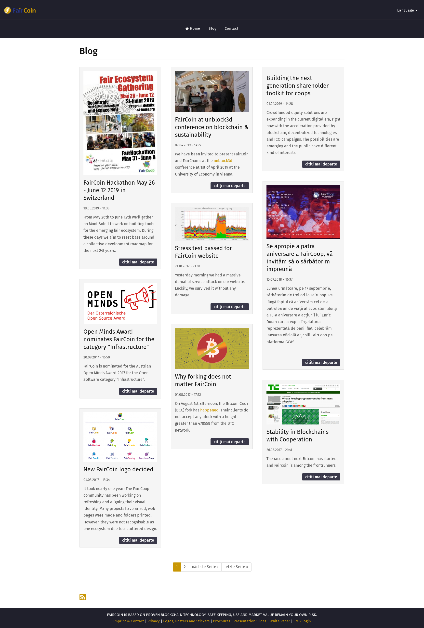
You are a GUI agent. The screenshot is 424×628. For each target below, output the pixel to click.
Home (195, 29)
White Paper (280, 621)
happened (209, 410)
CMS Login (302, 621)
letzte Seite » (236, 566)
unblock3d (223, 160)
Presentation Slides (250, 621)
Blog (212, 29)
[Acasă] (20, 10)
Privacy (153, 621)
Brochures (221, 621)
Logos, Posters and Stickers (186, 621)
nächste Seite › (205, 566)
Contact (231, 29)
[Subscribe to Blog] (83, 597)
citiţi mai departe (138, 262)
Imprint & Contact (128, 621)
